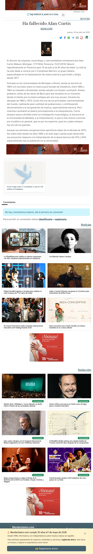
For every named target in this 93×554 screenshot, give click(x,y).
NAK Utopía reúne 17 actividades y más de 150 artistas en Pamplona (25, 188)
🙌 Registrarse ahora (46, 548)
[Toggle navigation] (63, 15)
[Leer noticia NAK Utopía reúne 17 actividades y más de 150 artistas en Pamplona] (25, 173)
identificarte (46, 219)
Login (83, 11)
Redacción (46, 29)
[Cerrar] (85, 533)
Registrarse (76, 11)
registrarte (61, 219)
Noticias (85, 19)
